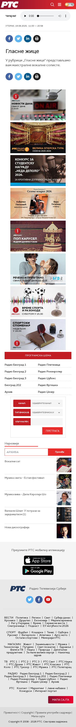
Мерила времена (61, 620)
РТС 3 (35, 661)
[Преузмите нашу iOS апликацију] (38, 560)
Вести (8, 617)
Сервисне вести (55, 623)
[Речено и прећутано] (38, 268)
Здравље (65, 647)
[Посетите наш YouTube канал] (48, 599)
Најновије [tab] (12, 443)
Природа (44, 649)
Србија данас (62, 617)
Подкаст (33, 625)
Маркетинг (37, 688)
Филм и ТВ (16, 649)
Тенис (50, 632)
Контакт (22, 688)
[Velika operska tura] (38, 137)
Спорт (11, 632)
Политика (22, 617)
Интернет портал (46, 691)
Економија (40, 620)
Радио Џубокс (47, 378)
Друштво (24, 620)
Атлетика (45, 635)
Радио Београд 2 (15, 371)
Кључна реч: (22, 421)
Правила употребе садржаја (53, 712)
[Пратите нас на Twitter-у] (29, 599)
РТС (11, 688)
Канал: (21, 403)
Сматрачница (16, 625)
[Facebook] (9, 38)
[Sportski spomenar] (38, 334)
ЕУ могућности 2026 (56, 625)
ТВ (6, 661)
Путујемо (28, 647)
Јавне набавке (56, 688)
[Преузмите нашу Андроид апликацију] (38, 570)
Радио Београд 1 (15, 364)
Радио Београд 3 (15, 378)
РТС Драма (16, 664)
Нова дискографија (17, 527)
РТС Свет (49, 661)
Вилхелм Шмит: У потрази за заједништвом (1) (22, 512)
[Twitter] (18, 38)
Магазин (14, 644)
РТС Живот (34, 664)
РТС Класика (52, 664)
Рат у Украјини (20, 623)
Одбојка (63, 632)
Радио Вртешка (48, 385)
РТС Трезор (21, 667)
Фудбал (23, 632)
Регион (36, 617)
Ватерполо (29, 635)
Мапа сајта (60, 699)
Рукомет (12, 635)
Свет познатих (46, 647)
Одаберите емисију (43, 412)
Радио (13, 673)
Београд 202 (13, 385)
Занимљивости (44, 644)
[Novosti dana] (38, 104)
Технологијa (11, 647)
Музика (62, 644)
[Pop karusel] (38, 236)
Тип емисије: (22, 412)
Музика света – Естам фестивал (24, 477)
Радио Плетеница (49, 364)
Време (37, 623)
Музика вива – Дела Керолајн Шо (25, 494)
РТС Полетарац (61, 667)
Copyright (27, 712)
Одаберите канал (41, 403)
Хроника (9, 620)
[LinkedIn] (27, 38)
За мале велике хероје (40, 652)
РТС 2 (24, 661)
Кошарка (37, 632)
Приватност (11, 712)
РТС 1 (13, 661)
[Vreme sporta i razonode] (38, 301)
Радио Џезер (46, 391)
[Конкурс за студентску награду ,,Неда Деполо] (38, 170)
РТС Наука (65, 661)
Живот (27, 644)
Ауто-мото (61, 635)
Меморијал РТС (51, 637)
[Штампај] (37, 38)
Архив (8, 391)
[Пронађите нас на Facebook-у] (39, 599)
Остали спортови (26, 637)
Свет (47, 617)
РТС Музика (40, 667)
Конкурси (25, 691)
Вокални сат (12, 461)
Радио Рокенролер (50, 371)
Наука (31, 649)
